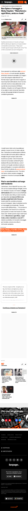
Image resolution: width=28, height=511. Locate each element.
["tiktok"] (2, 420)
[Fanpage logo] (8, 2)
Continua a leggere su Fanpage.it (14, 308)
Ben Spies (13, 300)
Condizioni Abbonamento (15, 437)
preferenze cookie (12, 439)
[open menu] (1, 2)
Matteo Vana (8, 19)
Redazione (3, 439)
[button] (25, 19)
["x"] (13, 420)
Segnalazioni (10, 434)
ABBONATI (20, 2)
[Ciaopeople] (14, 507)
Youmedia (3, 434)
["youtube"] (9, 420)
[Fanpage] (14, 465)
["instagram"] (6, 420)
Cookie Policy (4, 437)
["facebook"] (16, 420)
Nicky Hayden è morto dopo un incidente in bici (12, 6)
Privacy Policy (18, 434)
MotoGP (3, 360)
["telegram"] (20, 420)
